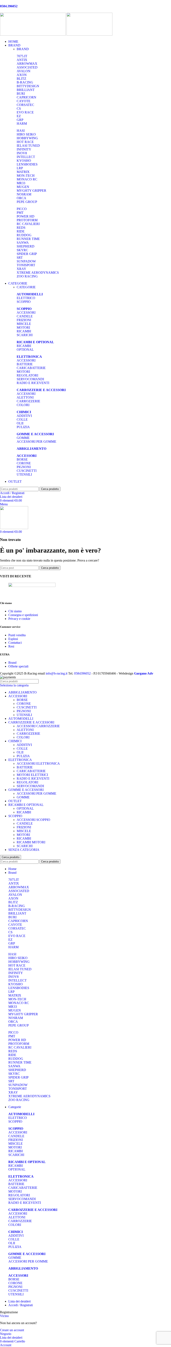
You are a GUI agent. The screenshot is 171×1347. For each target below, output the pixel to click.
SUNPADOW (26, 261)
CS (19, 108)
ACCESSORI (26, 312)
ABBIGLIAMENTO (22, 692)
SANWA (23, 242)
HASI (21, 130)
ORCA (21, 198)
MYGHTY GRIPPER (31, 190)
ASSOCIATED (27, 67)
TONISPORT (26, 265)
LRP (20, 168)
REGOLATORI (27, 375)
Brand (12, 662)
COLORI (23, 405)
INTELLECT (26, 157)
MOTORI (23, 327)
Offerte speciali (18, 666)
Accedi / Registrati (20, 1305)
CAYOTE (23, 101)
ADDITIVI (24, 416)
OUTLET (15, 801)
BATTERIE (25, 364)
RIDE (21, 231)
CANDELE (25, 316)
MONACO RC (27, 179)
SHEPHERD (25, 246)
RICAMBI (24, 331)
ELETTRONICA (20, 760)
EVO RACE (25, 112)
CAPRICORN (26, 97)
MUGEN (23, 187)
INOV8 (22, 153)
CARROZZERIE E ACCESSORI (31, 722)
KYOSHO (24, 160)
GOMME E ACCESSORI (26, 790)
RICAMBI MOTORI (31, 842)
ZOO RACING (27, 276)
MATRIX (23, 172)
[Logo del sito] (33, 34)
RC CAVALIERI (28, 224)
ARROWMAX (27, 63)
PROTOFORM (27, 220)
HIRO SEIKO (26, 134)
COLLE (22, 419)
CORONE (24, 463)
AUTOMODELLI (20, 718)
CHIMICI (14, 741)
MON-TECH (26, 175)
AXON (22, 75)
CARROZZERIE (28, 401)
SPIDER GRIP (27, 254)
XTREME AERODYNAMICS (38, 272)
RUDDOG (24, 235)
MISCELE (24, 324)
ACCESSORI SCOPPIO (33, 819)
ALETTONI (25, 397)
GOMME (23, 438)
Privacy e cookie (19, 618)
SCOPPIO (24, 301)
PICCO (22, 209)
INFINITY (24, 149)
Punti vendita (17, 635)
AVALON (23, 71)
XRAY (21, 269)
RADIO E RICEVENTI (33, 383)
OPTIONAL (25, 349)
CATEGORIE (26, 287)
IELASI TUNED (28, 145)
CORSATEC (25, 105)
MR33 (21, 183)
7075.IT (22, 56)
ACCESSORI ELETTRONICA (38, 763)
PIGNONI (24, 467)
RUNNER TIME (28, 239)
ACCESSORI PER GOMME (36, 441)
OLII (20, 423)
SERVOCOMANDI (30, 379)
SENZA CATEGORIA (23, 849)
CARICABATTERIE (31, 368)
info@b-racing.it (56, 673)
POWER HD (25, 216)
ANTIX (22, 60)
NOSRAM (24, 194)
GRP (20, 120)
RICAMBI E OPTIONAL (26, 804)
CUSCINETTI (26, 470)
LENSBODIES (27, 164)
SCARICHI (25, 335)
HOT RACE (25, 142)
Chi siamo (15, 611)
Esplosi (13, 639)
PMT (20, 212)
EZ (19, 116)
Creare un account (12, 1330)
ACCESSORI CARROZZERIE (38, 726)
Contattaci (15, 642)
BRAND (23, 49)
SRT (20, 257)
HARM (22, 123)
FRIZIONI (24, 320)
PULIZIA (23, 427)
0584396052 (82, 673)
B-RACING (25, 82)
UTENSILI (24, 474)
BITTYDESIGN (28, 86)
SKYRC (22, 250)
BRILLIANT (26, 90)
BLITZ (21, 78)
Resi (11, 646)
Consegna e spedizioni (23, 615)
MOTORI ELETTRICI (32, 775)
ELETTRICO (26, 298)
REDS (21, 227)
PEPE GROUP (27, 202)
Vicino (4, 1316)
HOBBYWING (27, 138)
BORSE (22, 459)
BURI (21, 93)
